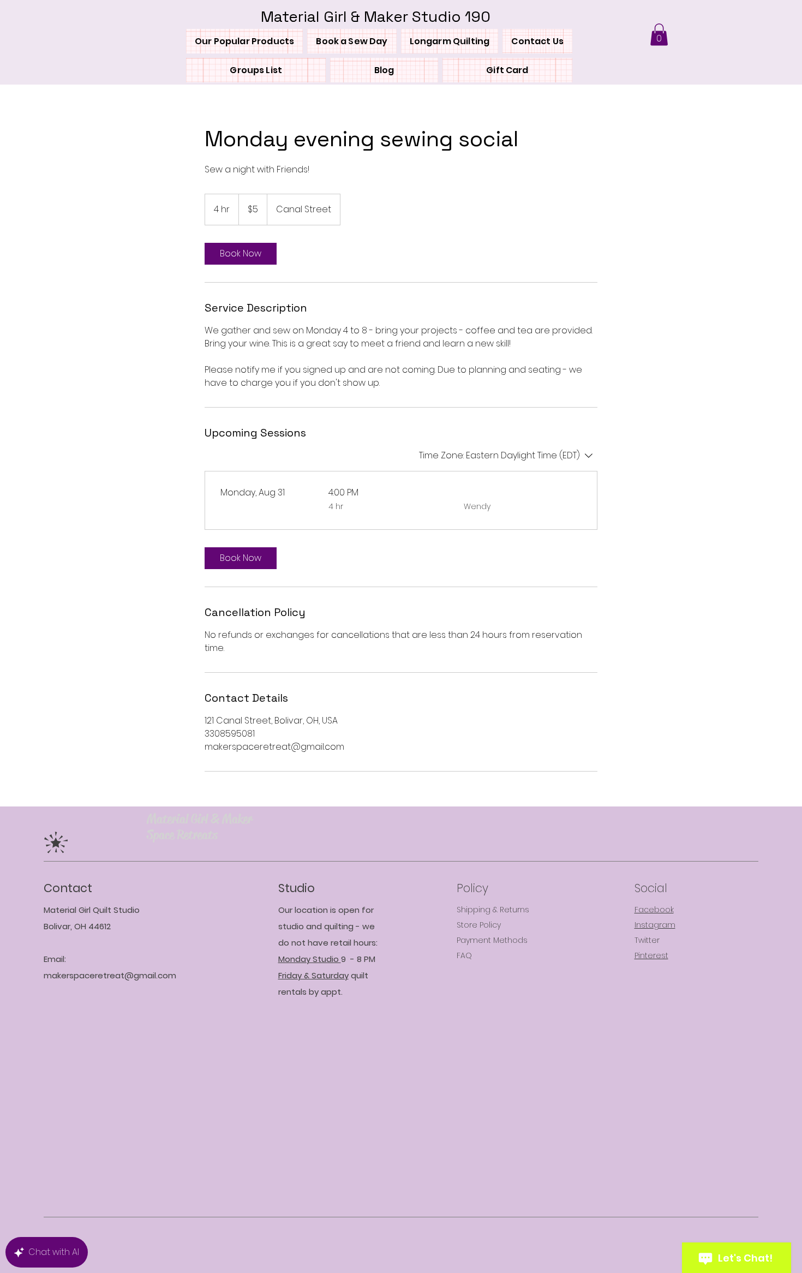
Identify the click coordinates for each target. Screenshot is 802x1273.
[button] (659, 34)
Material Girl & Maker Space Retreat (199, 827)
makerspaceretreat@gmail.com (110, 975)
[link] (241, 254)
